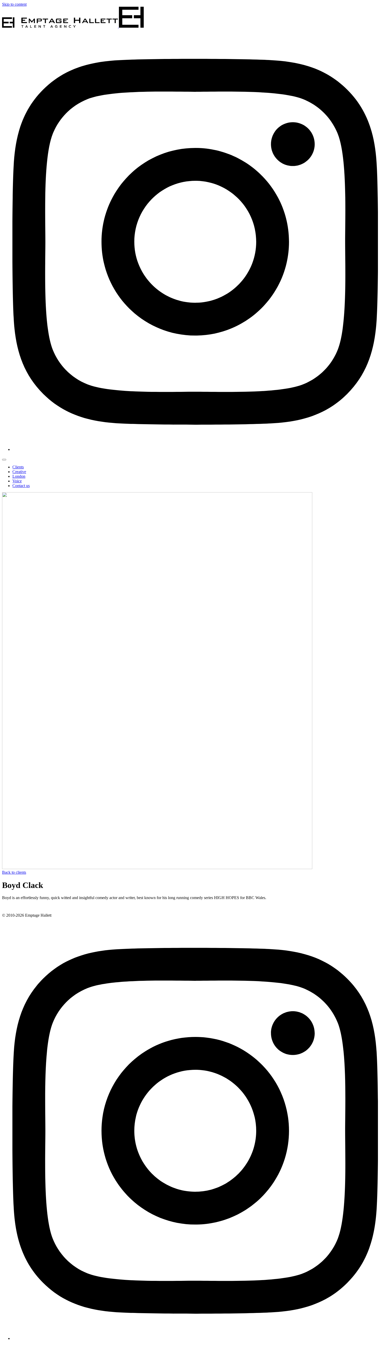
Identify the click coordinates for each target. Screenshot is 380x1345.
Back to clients (14, 872)
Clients (18, 467)
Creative (19, 471)
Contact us (21, 485)
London (18, 476)
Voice (17, 481)
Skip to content (14, 4)
